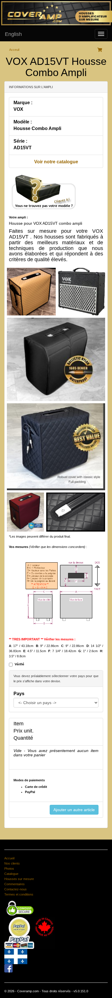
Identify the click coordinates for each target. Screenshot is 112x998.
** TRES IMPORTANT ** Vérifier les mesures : (42, 639)
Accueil (9, 858)
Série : (20, 141)
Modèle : (22, 121)
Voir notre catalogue (56, 161)
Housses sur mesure (19, 879)
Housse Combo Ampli (37, 128)
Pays (18, 693)
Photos (9, 868)
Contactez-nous (15, 889)
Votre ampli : (18, 217)
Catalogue (11, 873)
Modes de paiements (29, 780)
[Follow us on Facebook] (8, 968)
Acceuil (14, 49)
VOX (18, 109)
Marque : (22, 102)
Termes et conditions (18, 894)
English (13, 34)
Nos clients (12, 863)
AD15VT (22, 147)
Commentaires (14, 884)
